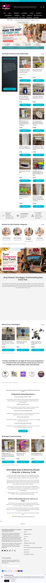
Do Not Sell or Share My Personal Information (33, 547)
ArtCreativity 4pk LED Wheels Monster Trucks (38, 97)
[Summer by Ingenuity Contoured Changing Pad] (25, 139)
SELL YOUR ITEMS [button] (38, 15)
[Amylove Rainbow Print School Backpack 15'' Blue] (37, 445)
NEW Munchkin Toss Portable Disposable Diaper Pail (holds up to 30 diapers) (24, 123)
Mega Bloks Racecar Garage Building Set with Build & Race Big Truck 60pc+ (38, 173)
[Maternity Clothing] (28, 231)
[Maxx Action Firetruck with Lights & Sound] (38, 62)
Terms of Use (26, 549)
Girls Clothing (6, 238)
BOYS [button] (4, 13)
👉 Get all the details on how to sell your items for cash (23, 516)
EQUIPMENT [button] (17, 15)
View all (42, 53)
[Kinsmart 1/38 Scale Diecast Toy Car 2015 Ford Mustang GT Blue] (25, 89)
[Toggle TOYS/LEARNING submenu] (12, 15)
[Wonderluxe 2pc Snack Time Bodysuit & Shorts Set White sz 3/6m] (25, 62)
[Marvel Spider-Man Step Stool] (25, 164)
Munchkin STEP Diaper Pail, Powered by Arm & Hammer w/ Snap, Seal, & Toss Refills (38, 198)
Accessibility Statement (29, 554)
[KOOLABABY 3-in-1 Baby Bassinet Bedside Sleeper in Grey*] (38, 139)
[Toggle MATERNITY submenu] (42, 13)
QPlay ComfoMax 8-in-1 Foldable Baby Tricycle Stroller (36, 343)
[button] (43, 7)
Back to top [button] (23, 523)
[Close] (44, 574)
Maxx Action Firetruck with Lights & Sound (38, 70)
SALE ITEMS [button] (36, 17)
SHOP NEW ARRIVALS (10, 88)
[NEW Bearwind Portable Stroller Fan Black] (23, 333)
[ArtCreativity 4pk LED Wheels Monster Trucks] (38, 89)
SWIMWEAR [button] (16, 13)
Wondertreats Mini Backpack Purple (21, 454)
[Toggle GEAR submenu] (25, 15)
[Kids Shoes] (39, 231)
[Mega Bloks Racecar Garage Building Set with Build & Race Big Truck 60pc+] (38, 164)
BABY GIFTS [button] (30, 15)
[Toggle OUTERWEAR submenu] (28, 13)
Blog (25, 538)
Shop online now (11, 492)
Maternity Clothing (28, 238)
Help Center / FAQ (27, 534)
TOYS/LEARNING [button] (8, 15)
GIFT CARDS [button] (22, 17)
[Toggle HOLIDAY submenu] (34, 13)
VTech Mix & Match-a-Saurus (24, 197)
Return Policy (26, 552)
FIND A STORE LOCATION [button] (12, 17)
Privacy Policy (27, 545)
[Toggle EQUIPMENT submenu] (20, 15)
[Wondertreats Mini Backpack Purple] (23, 445)
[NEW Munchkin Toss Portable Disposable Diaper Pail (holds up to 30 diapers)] (25, 113)
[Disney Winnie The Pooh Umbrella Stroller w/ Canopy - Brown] (8, 333)
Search (25, 531)
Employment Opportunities (29, 543)
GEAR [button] (23, 15)
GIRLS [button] (9, 13)
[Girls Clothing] (6, 231)
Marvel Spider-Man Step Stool (24, 171)
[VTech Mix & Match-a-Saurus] (25, 189)
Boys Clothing (17, 238)
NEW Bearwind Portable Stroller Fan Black (22, 342)
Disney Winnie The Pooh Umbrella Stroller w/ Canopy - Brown (8, 343)
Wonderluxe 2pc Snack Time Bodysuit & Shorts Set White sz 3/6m (24, 71)
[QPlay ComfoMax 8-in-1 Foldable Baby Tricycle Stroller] (37, 333)
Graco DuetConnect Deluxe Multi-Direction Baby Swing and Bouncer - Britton (38, 123)
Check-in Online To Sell (23, 22)
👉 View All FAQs (23, 430)
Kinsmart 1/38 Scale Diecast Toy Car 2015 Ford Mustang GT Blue (24, 98)
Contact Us (26, 540)
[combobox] (25, 7)
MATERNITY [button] (38, 13)
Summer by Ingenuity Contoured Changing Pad (25, 147)
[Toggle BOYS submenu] (6, 13)
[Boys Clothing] (17, 231)
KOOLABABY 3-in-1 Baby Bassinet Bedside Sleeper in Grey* (38, 148)
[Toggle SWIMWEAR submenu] (19, 13)
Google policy (13, 579)
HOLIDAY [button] (31, 13)
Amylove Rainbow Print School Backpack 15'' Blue (37, 454)
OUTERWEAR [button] (24, 13)
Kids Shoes (39, 238)
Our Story (26, 536)
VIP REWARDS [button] (29, 17)
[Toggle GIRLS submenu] (12, 13)
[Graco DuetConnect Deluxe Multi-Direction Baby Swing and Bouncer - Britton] (38, 113)
